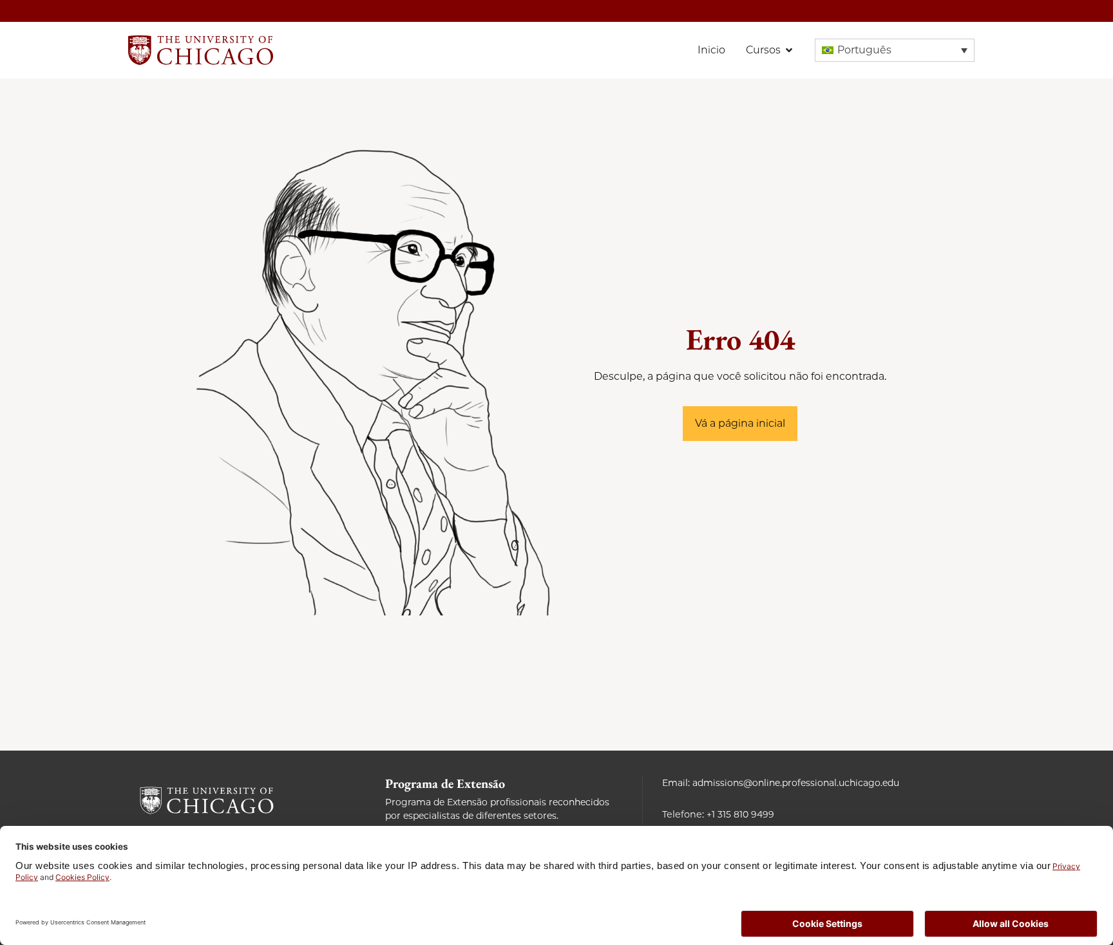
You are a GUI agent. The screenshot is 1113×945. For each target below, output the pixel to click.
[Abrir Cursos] (789, 50)
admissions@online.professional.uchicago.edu (795, 783)
